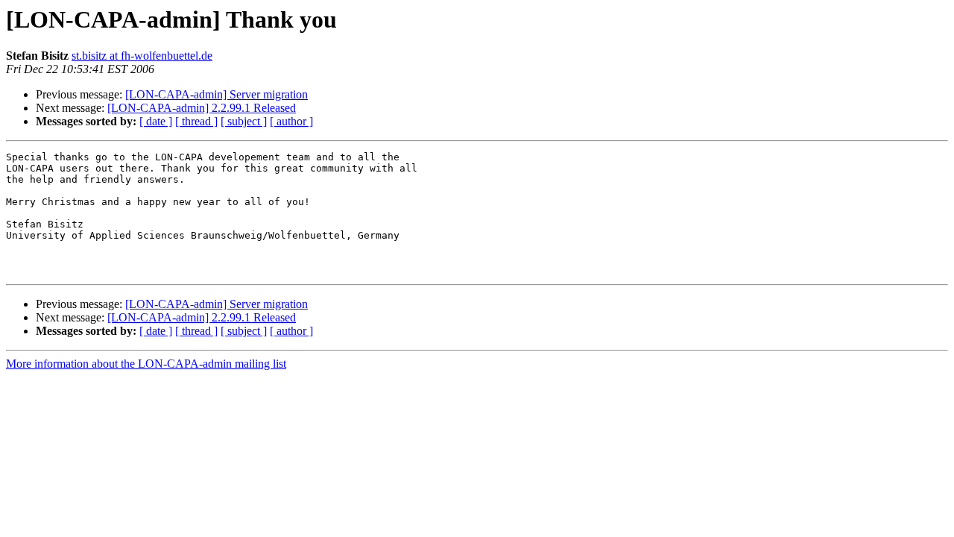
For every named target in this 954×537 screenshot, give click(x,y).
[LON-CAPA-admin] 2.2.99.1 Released (201, 107)
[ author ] (291, 121)
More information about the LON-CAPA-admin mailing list (146, 363)
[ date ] (155, 121)
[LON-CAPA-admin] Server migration (216, 94)
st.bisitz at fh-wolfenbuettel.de (142, 55)
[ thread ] (196, 121)
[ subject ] (244, 121)
